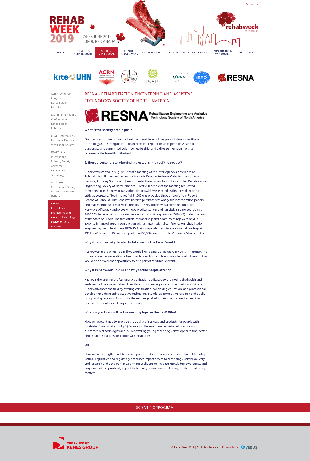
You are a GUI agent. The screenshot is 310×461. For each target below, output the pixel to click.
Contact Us (252, 4)
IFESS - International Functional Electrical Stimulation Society (63, 140)
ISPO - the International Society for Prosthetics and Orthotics (63, 189)
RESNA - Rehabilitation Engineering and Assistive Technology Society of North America (63, 215)
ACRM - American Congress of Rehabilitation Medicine (61, 100)
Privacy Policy (230, 447)
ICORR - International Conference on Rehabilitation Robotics (64, 121)
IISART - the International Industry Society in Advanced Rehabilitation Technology (62, 163)
